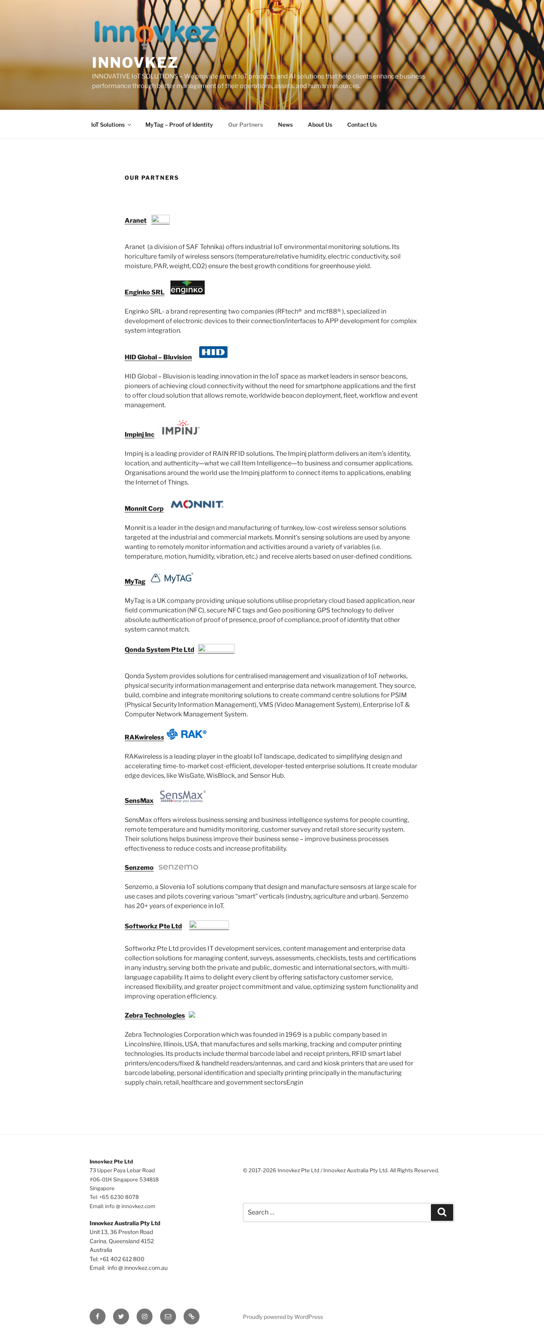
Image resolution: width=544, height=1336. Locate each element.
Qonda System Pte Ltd (159, 649)
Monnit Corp (144, 508)
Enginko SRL (144, 292)
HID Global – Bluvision (158, 357)
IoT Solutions (108, 124)
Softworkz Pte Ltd (153, 926)
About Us (320, 124)
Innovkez (135, 62)
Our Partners (245, 124)
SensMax (139, 800)
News (285, 124)
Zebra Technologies (155, 1015)
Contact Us (362, 124)
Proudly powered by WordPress (283, 1316)
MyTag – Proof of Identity (179, 124)
